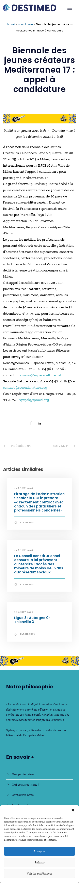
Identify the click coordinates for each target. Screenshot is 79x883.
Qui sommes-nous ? (26, 784)
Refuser (40, 862)
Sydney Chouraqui (18, 730)
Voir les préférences (39, 873)
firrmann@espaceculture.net (39, 375)
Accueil (11, 24)
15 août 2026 (23, 488)
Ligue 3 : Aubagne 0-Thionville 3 (32, 619)
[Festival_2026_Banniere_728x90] (39, 118)
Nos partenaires (23, 774)
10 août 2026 (23, 612)
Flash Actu (27, 522)
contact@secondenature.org (25, 387)
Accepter (39, 851)
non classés (25, 24)
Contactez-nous (23, 795)
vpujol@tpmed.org (34, 400)
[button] (73, 810)
